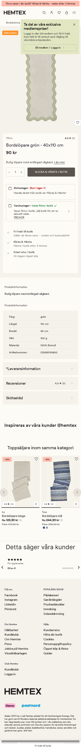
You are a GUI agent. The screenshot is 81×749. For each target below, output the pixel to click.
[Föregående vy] (4, 492)
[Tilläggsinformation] (20, 520)
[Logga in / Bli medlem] (51, 12)
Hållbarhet (11, 630)
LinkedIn (10, 604)
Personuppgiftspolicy (58, 644)
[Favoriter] (59, 12)
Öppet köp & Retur (56, 648)
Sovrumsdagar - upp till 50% (40, 3)
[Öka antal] (21, 172)
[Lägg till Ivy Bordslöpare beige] (36, 504)
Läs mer (59, 162)
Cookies (49, 639)
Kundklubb (12, 634)
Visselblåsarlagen (16, 653)
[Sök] (44, 12)
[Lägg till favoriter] (77, 122)
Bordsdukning (13, 22)
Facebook (11, 595)
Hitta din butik (53, 634)
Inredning (50, 609)
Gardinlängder (53, 599)
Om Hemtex (13, 639)
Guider (48, 653)
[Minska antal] (9, 172)
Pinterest (10, 609)
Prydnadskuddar (54, 604)
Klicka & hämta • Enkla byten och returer (41, 743)
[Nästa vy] (77, 492)
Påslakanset (51, 595)
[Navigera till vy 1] (20, 507)
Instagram (11, 599)
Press (8, 644)
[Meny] (74, 12)
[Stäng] (74, 24)
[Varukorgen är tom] (66, 12)
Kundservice (52, 630)
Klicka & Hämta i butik (51, 171)
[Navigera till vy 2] (70, 507)
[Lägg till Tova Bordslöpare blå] (76, 504)
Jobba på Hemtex (16, 648)
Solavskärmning (54, 614)
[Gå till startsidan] (15, 12)
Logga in (10, 674)
